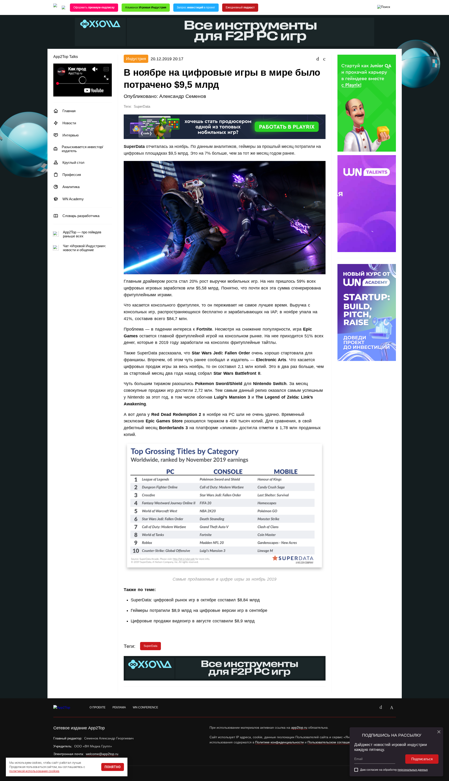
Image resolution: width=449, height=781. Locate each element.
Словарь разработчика (80, 216)
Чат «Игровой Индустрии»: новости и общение (84, 248)
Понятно (113, 767)
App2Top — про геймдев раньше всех (82, 234)
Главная (69, 111)
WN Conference (145, 707)
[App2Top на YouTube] (370, 707)
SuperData (142, 106)
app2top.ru (299, 727)
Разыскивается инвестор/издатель (82, 149)
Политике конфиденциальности (279, 742)
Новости (69, 123)
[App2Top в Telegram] (391, 707)
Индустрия (136, 59)
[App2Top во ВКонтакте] (381, 707)
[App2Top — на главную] (66, 707)
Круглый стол (73, 162)
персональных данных (413, 769)
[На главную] (55, 8)
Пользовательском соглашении (331, 742)
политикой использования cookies (34, 771)
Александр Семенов (182, 96)
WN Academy (73, 199)
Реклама (119, 707)
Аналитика (71, 187)
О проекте (97, 707)
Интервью (70, 135)
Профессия (71, 175)
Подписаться (422, 759)
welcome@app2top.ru (102, 754)
